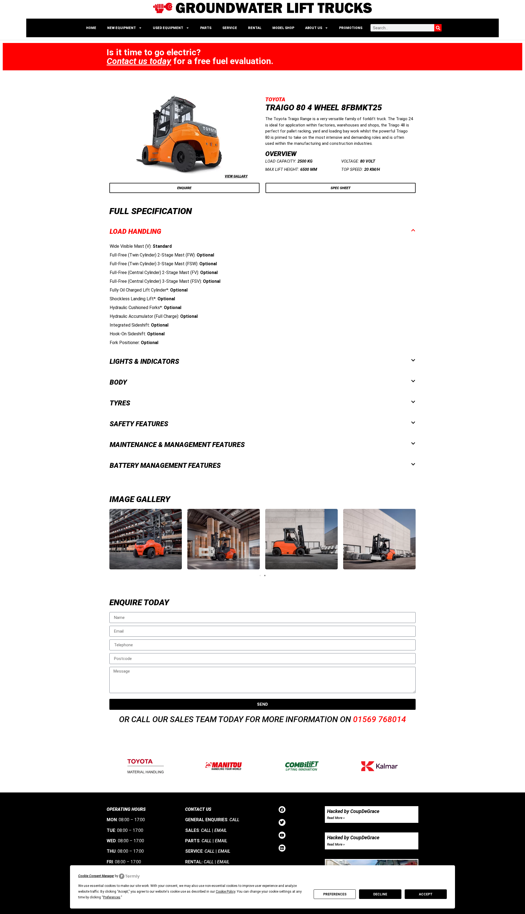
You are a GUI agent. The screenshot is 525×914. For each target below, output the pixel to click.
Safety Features (139, 424)
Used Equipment (168, 28)
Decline (380, 894)
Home (91, 28)
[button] (262, 231)
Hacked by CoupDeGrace (353, 811)
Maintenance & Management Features (177, 445)
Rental (254, 28)
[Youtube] (282, 835)
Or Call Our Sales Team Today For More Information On (262, 719)
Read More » (336, 818)
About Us (313, 28)
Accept (426, 894)
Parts (205, 28)
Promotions (350, 28)
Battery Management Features (165, 465)
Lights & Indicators (144, 361)
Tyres (120, 403)
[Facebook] (282, 809)
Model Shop (283, 28)
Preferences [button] (111, 897)
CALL (234, 819)
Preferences (334, 894)
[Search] (438, 27)
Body (118, 382)
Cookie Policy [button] (225, 891)
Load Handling (135, 231)
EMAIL (220, 830)
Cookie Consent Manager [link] (96, 876)
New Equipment (121, 28)
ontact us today (139, 61)
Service (229, 28)
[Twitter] (282, 822)
